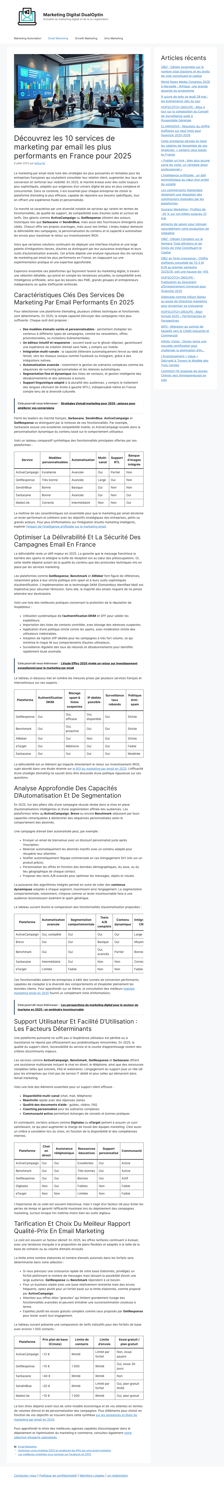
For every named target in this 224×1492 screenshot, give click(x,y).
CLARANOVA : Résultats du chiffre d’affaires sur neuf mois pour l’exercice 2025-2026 (185, 131)
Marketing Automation (27, 38)
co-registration (117, 1475)
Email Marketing (58, 38)
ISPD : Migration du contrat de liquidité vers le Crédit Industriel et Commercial (185, 331)
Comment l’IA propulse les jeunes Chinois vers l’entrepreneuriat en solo (184, 375)
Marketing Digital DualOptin (73, 14)
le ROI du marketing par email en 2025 (100, 768)
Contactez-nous (25, 1475)
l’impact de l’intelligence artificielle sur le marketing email (66, 526)
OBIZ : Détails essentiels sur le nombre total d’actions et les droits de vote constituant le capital (185, 71)
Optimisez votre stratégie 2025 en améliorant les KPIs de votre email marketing (64, 1450)
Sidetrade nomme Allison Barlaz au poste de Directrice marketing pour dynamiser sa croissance (184, 301)
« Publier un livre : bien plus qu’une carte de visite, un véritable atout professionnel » (185, 165)
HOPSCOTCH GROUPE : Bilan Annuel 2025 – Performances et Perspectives (183, 316)
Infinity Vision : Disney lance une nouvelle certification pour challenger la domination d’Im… (183, 346)
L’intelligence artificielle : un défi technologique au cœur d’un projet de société (185, 180)
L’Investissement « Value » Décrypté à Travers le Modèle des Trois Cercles (184, 361)
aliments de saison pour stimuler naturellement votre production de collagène (185, 228)
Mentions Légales (92, 1475)
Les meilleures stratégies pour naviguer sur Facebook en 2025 (54, 1454)
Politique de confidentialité (58, 1475)
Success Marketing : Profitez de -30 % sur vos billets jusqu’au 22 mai (183, 214)
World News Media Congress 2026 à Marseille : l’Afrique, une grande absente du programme (185, 86)
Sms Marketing (113, 38)
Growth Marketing (86, 38)
